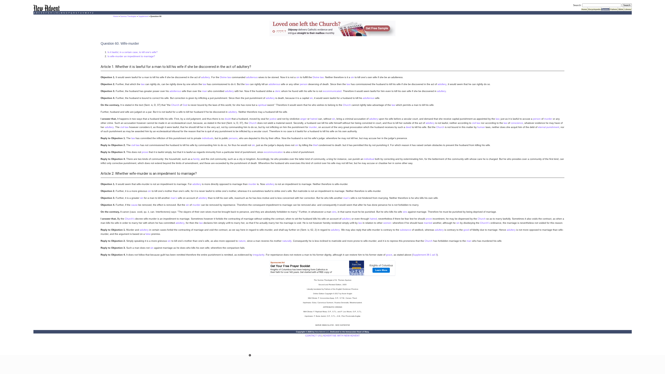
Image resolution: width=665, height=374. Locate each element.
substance (405, 229)
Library (628, 9)
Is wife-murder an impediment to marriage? (131, 56)
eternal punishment (548, 127)
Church (175, 105)
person (304, 84)
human (481, 127)
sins (334, 211)
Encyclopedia (594, 9)
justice (273, 118)
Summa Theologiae (128, 16)
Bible (621, 9)
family (196, 159)
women (387, 222)
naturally (287, 240)
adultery (205, 77)
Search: (577, 5)
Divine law (225, 77)
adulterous (252, 77)
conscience (517, 123)
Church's (130, 218)
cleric (278, 91)
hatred (313, 118)
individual (369, 159)
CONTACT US (313, 335)
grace (389, 254)
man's (174, 198)
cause (134, 204)
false (148, 234)
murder (548, 118)
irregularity (258, 254)
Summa (605, 9)
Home (584, 9)
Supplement (143, 16)
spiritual (262, 105)
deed (408, 127)
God (185, 105)
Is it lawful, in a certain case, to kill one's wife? (133, 52)
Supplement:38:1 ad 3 (425, 254)
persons (233, 138)
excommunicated (332, 91)
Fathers (614, 9)
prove (145, 152)
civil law (476, 123)
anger (303, 118)
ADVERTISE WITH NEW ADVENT (341, 335)
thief (315, 145)
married (428, 222)
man (204, 91)
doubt (228, 118)
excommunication (273, 152)
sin (297, 77)
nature (242, 240)
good (466, 229)
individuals (207, 138)
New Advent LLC (322, 332)
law (143, 84)
